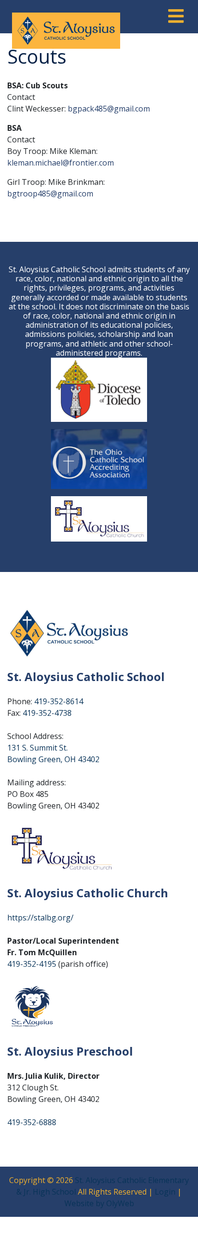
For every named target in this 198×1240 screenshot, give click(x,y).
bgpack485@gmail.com (109, 108)
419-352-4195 (31, 964)
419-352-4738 (47, 713)
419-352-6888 (31, 1122)
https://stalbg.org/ (40, 917)
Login (165, 1191)
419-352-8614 (58, 701)
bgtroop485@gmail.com (50, 193)
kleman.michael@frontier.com (61, 162)
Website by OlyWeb (99, 1203)
